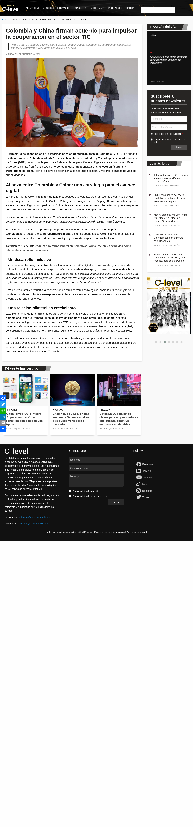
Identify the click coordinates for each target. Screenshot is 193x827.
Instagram (147, 491)
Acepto (167, 134)
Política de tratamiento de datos (109, 532)
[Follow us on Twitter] (139, 497)
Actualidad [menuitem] (32, 8)
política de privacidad (171, 134)
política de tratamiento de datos (95, 496)
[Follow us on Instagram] (139, 491)
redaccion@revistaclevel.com (34, 517)
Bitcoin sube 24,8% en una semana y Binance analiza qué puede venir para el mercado (71, 419)
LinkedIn (146, 471)
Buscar (144, 5)
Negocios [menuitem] (48, 8)
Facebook (147, 464)
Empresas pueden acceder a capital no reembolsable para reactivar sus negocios (169, 198)
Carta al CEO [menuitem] (115, 8)
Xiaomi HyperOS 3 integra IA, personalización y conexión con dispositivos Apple (24, 419)
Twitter (145, 497)
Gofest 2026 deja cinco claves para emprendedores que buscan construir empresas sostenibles (118, 419)
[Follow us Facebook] (139, 464)
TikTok (145, 484)
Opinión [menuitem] (130, 8)
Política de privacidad (136, 532)
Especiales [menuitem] (80, 8)
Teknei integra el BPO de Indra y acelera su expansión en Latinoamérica (171, 178)
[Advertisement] (90, 586)
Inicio (4, 20)
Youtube (147, 477)
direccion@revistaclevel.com (33, 523)
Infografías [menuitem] (97, 8)
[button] (156, 342)
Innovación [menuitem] (63, 8)
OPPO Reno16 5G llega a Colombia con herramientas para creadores (168, 237)
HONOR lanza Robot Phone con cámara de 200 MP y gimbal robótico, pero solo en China (171, 257)
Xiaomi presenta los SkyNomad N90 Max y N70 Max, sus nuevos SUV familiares (170, 218)
